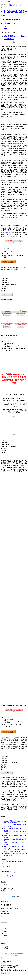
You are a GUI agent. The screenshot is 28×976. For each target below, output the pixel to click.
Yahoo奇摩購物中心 (12, 143)
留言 (12, 872)
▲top (2, 878)
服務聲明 (16, 955)
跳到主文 (3, 15)
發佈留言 (3, 890)
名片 (5, 29)
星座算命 (12, 876)
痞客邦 (9, 872)
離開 (9, 973)
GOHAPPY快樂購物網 (6, 145)
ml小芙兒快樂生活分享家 (14, 11)
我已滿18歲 (3, 973)
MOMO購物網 (21, 143)
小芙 (2, 863)
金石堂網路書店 (18, 145)
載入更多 (3, 881)
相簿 (5, 26)
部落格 (5, 28)
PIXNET (7, 953)
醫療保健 (12, 23)
